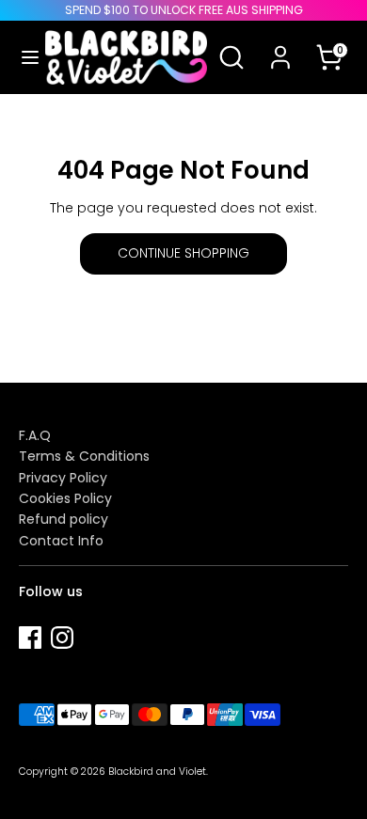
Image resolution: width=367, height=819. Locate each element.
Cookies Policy (65, 498)
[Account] (280, 45)
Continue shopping (183, 253)
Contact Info (61, 540)
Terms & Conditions (84, 456)
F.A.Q (35, 435)
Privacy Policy (63, 477)
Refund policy (63, 519)
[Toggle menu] (23, 57)
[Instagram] (62, 637)
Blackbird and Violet (157, 771)
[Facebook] (30, 637)
